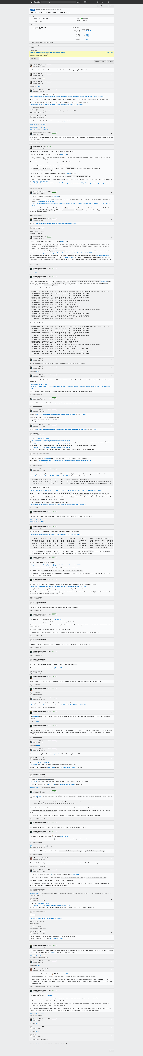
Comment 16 (36, 512)
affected (43, 127)
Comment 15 (36, 470)
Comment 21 (36, 615)
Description (36, 66)
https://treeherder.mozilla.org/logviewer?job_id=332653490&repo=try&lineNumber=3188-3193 (56, 534)
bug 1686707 (35, 716)
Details (107, 52)
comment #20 (58, 619)
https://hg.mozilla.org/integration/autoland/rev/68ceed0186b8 (50, 447)
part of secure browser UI (103, 255)
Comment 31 (36, 792)
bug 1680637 (66, 121)
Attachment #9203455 (35, 771)
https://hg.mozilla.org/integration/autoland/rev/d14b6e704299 (50, 905)
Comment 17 (36, 528)
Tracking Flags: (75, 27)
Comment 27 (36, 726)
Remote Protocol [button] (43, 18)
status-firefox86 (33, 127)
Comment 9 (35, 376)
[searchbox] (58, 2)
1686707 (37, 721)
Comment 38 (36, 913)
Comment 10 (36, 399)
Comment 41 (36, 970)
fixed (87, 39)
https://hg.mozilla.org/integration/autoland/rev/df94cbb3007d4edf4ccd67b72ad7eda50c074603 (64, 460)
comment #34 (75, 874)
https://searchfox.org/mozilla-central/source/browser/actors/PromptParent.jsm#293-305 (67, 253)
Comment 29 (36, 759)
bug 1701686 (56, 754)
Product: (36, 18)
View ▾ (111, 5)
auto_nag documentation (56, 668)
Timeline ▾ (110, 61)
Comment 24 (36, 678)
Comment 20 (36, 603)
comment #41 (51, 995)
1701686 (38, 745)
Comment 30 (36, 776)
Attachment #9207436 (35, 787)
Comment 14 (36, 454)
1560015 (38, 371)
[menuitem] (80, 2)
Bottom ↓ (97, 61)
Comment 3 (35, 134)
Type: (78, 18)
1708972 (38, 1023)
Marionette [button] (42, 20)
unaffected (88, 30)
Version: (36, 21)
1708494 (38, 965)
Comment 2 (35, 117)
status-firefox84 (33, 124)
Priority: (78, 20)
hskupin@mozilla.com (43, 438)
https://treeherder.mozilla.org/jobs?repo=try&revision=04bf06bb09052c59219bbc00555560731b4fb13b (58, 586)
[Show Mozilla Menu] (31, 2)
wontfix (87, 34)
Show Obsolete (34, 58)
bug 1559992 (104, 281)
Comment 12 (36, 426)
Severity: (85, 20)
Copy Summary (102, 5)
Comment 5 (35, 193)
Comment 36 (36, 871)
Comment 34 (36, 847)
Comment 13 (36, 434)
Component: (35, 20)
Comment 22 (36, 640)
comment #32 (64, 836)
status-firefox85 (33, 126)
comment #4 (55, 196)
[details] (51, 763)
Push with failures (35, 462)
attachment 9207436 (43, 779)
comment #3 (63, 154)
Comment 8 (36, 277)
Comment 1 (35, 91)
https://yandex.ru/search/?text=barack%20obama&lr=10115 (51, 476)
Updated (35, 75)
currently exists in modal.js (96, 808)
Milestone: (35, 28)
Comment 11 (36, 411)
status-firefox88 (33, 523)
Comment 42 (36, 991)
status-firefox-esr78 (34, 129)
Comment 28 (36, 750)
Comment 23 (36, 660)
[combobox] (58, 2)
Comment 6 (35, 220)
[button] (110, 2)
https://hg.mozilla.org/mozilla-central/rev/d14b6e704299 (46, 918)
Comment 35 (36, 859)
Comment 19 (36, 580)
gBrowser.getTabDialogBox (65, 165)
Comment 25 (36, 699)
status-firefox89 (33, 942)
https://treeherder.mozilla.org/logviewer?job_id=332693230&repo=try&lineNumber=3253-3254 (56, 565)
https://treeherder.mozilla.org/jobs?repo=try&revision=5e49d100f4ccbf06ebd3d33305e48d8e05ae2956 (58, 705)
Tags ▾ (103, 61)
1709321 (38, 1031)
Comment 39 (36, 933)
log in (37, 1043)
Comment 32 (36, 823)
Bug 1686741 (39, 9)
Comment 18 (36, 558)
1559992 (35, 272)
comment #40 (64, 974)
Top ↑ (111, 1050)
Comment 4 (35, 148)
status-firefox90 (33, 925)
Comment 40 (36, 947)
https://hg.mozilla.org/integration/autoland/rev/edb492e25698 (50, 443)
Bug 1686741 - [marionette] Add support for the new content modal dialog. (48, 52)
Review (111, 52)
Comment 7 (35, 238)
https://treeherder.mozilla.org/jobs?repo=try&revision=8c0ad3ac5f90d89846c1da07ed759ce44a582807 (58, 504)
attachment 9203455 (43, 763)
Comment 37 (36, 900)
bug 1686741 (48, 458)
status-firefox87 (33, 521)
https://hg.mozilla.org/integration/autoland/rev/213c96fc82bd (50, 440)
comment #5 (63, 241)
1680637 (43, 78)
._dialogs (68, 173)
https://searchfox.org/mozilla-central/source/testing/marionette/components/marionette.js (56, 104)
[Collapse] (112, 65)
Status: (36, 27)
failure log (44, 462)
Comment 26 (36, 713)
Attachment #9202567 (35, 893)
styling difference (69, 257)
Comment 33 (36, 832)
